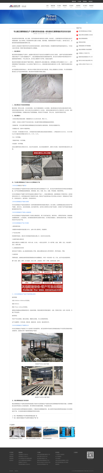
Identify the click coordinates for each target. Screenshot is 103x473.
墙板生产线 (21, 185)
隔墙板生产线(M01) (23, 462)
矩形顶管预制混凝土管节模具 (85, 31)
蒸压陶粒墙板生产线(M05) (24, 464)
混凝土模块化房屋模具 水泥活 (61, 460)
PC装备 (38, 452)
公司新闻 (11, 454)
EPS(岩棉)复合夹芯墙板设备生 (25, 458)
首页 (47, 6)
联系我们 (91, 1)
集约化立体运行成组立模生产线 (85, 60)
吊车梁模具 (57, 458)
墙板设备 (74, 1)
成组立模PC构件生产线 (42, 456)
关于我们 (85, 6)
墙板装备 (20, 452)
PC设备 (79, 1)
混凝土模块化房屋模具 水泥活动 (86, 34)
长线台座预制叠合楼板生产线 (43, 454)
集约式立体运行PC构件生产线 (43, 462)
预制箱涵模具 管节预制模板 (85, 45)
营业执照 (11, 470)
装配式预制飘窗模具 (83, 38)
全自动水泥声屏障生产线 (42, 464)
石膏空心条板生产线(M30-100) (85, 64)
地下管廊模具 (58, 456)
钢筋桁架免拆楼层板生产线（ (43, 460)
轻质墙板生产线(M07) (23, 456)
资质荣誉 (78, 6)
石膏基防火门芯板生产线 (84, 53)
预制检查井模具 (82, 42)
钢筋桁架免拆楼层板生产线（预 (85, 56)
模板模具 (65, 6)
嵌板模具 (57, 464)
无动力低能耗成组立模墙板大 (25, 460)
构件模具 (57, 452)
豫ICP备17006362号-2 (89, 470)
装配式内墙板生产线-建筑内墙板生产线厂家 (27, 418)
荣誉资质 (11, 456)
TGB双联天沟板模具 (59, 454)
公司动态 (71, 6)
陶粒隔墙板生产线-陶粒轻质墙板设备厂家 (27, 415)
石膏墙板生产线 (36, 182)
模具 (46, 147)
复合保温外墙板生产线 (42, 458)
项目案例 (11, 458)
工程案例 (76, 452)
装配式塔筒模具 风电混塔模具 (85, 49)
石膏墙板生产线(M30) (23, 454)
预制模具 (85, 1)
